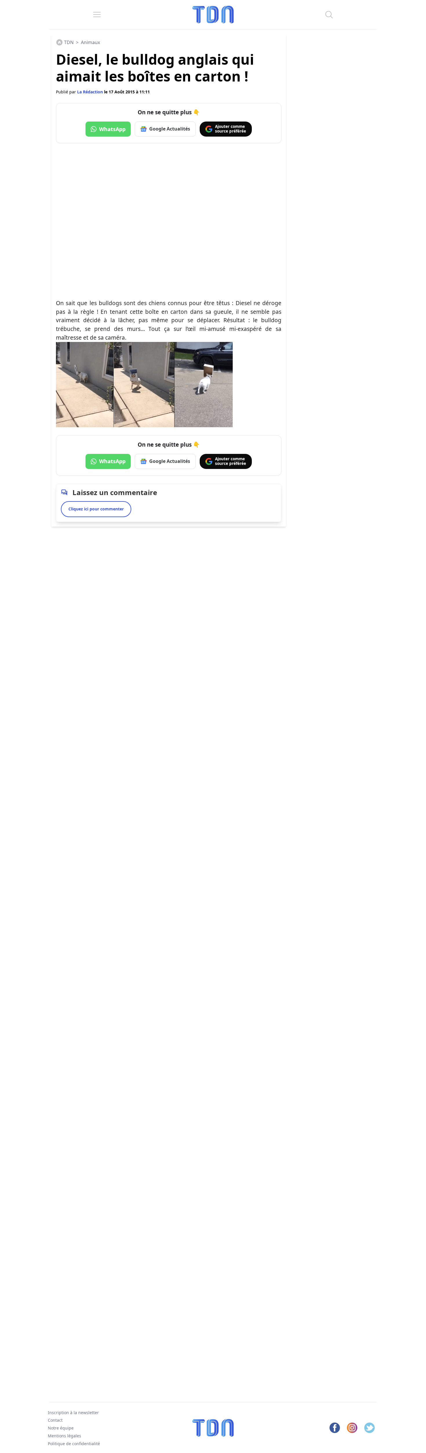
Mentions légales (64, 1435)
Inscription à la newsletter (73, 1412)
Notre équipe (61, 1428)
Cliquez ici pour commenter (96, 509)
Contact (55, 1420)
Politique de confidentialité (74, 1443)
